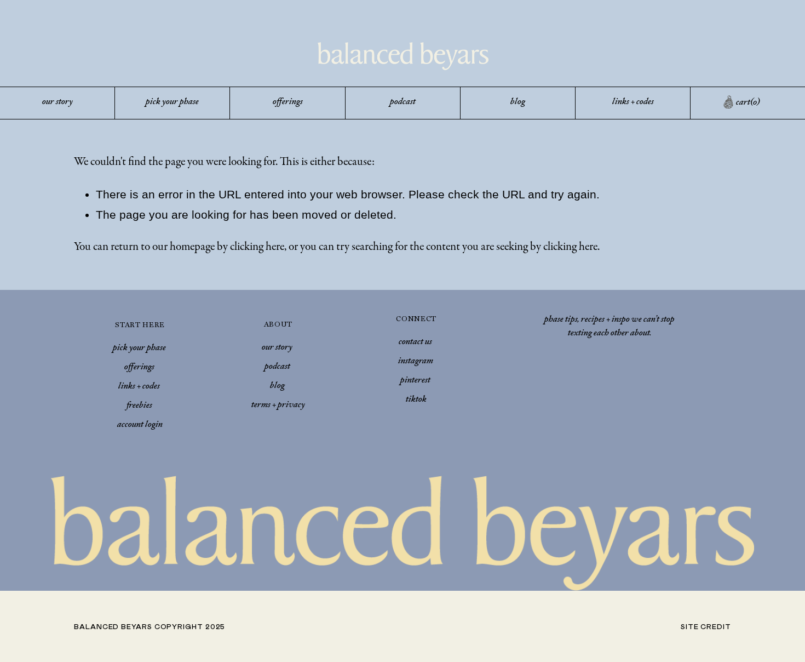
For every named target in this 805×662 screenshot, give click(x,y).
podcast (403, 102)
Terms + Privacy (278, 405)
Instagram (415, 362)
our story (57, 102)
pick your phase (172, 102)
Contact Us (415, 342)
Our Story (277, 348)
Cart (748, 103)
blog (517, 102)
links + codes (633, 102)
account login (140, 425)
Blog (277, 386)
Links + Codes (139, 387)
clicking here (257, 246)
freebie (138, 406)
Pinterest (415, 381)
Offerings (139, 368)
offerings (288, 102)
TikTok (416, 400)
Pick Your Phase (139, 348)
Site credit (706, 626)
